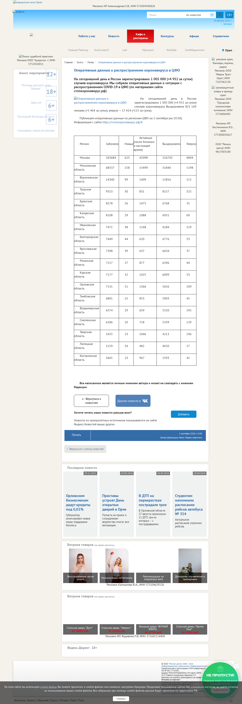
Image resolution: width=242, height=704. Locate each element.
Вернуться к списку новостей (86, 449)
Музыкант (148, 50)
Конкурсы (167, 36)
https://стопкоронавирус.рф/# (122, 122)
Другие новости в (129, 401)
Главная (68, 62)
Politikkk (172, 50)
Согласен (121, 698)
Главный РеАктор (78, 50)
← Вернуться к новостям (91, 401)
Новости (113, 36)
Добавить (183, 414)
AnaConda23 (101, 50)
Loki (125, 50)
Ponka (91, 62)
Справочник (221, 36)
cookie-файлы (48, 687)
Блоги (80, 62)
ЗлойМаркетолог (195, 50)
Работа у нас (86, 36)
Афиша (194, 36)
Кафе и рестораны (140, 36)
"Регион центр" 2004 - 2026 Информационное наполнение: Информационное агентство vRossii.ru (193, 664)
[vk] (145, 400)
